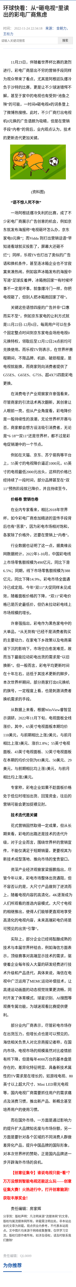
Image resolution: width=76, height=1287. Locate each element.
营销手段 (34, 1248)
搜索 (65, 40)
